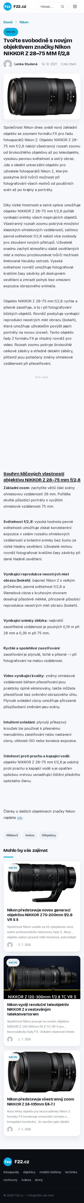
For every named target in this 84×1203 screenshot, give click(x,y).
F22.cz (20, 6)
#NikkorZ (12, 835)
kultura (26, 1180)
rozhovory (10, 1180)
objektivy (29, 1172)
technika (71, 1172)
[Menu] (75, 6)
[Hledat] (62, 6)
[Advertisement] (42, 422)
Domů (7, 22)
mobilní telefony (50, 1172)
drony (39, 1180)
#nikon (29, 835)
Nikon (24, 22)
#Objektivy (49, 835)
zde (19, 817)
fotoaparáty (11, 1172)
